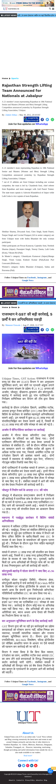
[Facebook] (19, 765)
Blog (45, 780)
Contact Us (20, 780)
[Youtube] (35, 765)
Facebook (31, 277)
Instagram (41, 277)
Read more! (28, 756)
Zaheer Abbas (11, 115)
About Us (28, 732)
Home (5, 78)
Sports (14, 78)
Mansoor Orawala (12, 325)
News (14, 307)
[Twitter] (23, 765)
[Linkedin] (31, 765)
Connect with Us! (28, 760)
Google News (27, 280)
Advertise (39, 780)
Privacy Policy (30, 780)
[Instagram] (27, 765)
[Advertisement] (28, 47)
